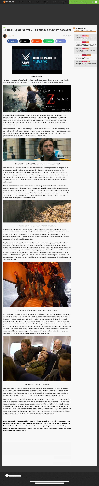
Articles (82, 30)
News (87, 30)
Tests (54, 2)
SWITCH (81, 2)
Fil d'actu (77, 30)
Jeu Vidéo (21, 2)
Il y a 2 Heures (85, 56)
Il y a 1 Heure (86, 37)
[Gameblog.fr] (8, 2)
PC (71, 2)
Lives (91, 30)
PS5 (74, 2)
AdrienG (12, 36)
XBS (77, 2)
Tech (30, 2)
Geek (37, 2)
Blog (4, 27)
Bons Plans (64, 2)
